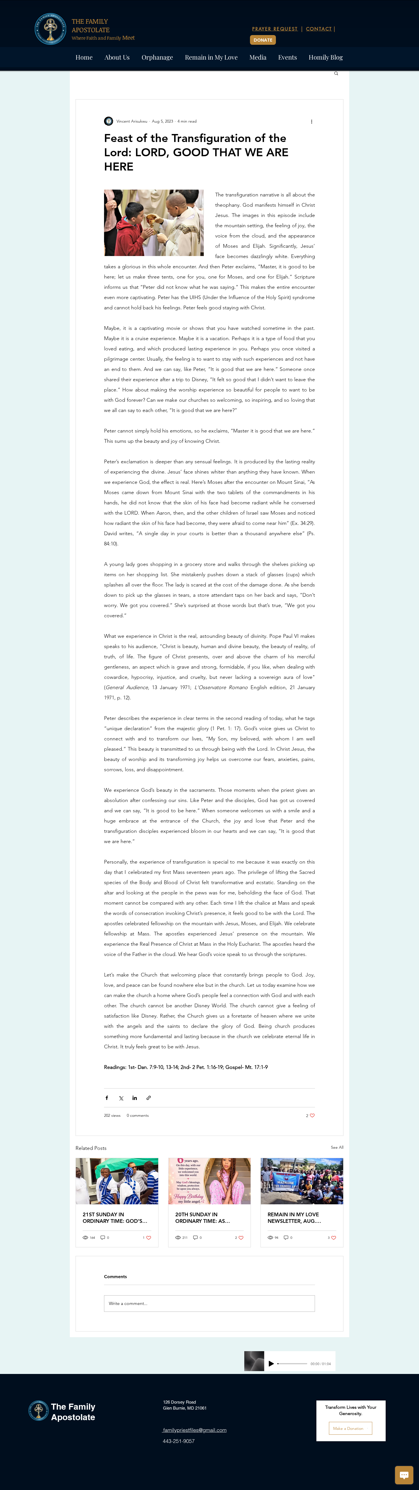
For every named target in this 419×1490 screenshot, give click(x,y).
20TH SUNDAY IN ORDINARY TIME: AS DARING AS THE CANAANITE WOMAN (202, 1217)
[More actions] (311, 121)
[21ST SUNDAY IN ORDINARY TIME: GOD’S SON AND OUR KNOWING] (117, 1181)
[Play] (271, 1364)
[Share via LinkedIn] (134, 1098)
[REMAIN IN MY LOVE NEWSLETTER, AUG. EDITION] (302, 1181)
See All (337, 1147)
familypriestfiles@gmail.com (194, 1430)
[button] (336, 73)
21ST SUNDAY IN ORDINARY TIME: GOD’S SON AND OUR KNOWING (115, 1217)
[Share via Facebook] (106, 1098)
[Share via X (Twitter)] (120, 1098)
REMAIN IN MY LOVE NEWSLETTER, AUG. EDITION (293, 1217)
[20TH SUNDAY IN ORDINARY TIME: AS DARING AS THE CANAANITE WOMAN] (209, 1181)
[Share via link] (148, 1098)
